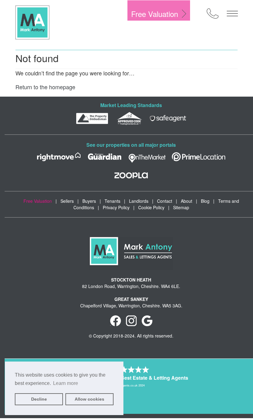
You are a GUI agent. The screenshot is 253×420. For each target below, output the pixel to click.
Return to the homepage (45, 87)
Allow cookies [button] (89, 399)
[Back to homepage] (32, 22)
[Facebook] (115, 320)
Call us (212, 13)
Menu (232, 13)
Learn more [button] (65, 383)
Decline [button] (39, 399)
